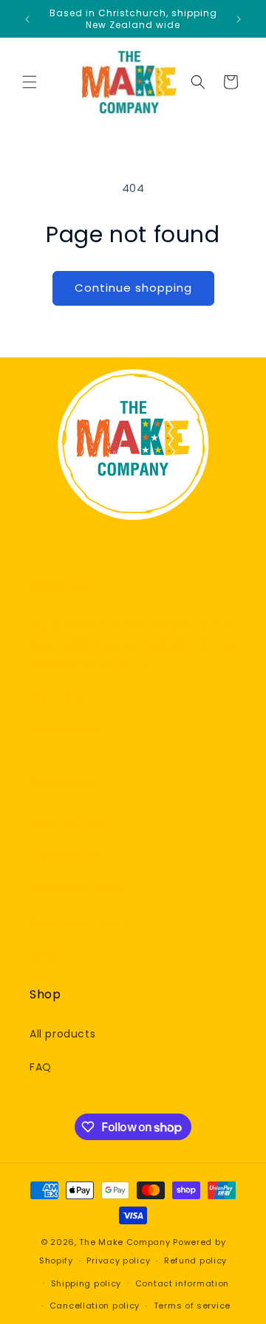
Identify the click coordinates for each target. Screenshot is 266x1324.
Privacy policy (118, 1260)
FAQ (41, 1067)
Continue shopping (133, 287)
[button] (29, 82)
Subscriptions (67, 855)
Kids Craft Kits (68, 821)
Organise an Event (81, 922)
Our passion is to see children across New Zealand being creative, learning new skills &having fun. (133, 643)
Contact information (182, 1283)
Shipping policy (86, 1283)
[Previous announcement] (27, 19)
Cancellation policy (95, 1305)
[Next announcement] (238, 19)
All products (62, 1033)
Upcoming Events (78, 889)
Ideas (44, 955)
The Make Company (124, 1242)
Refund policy (195, 1260)
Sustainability (66, 728)
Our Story (56, 695)
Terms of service (192, 1305)
